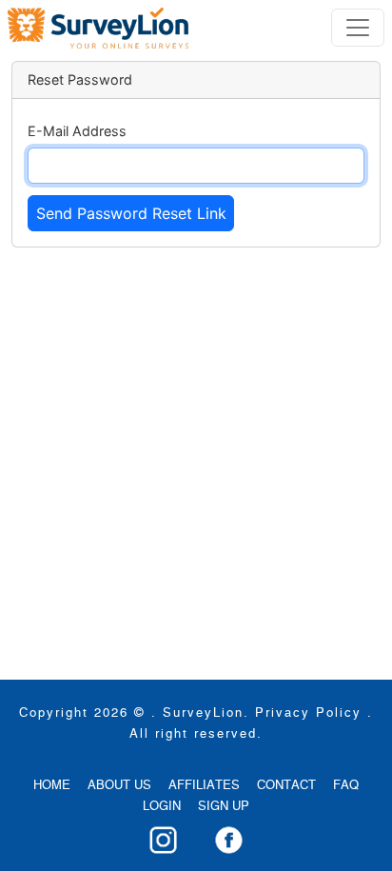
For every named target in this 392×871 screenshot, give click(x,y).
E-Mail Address (77, 131)
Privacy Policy (308, 713)
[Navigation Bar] (98, 27)
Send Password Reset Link (131, 213)
